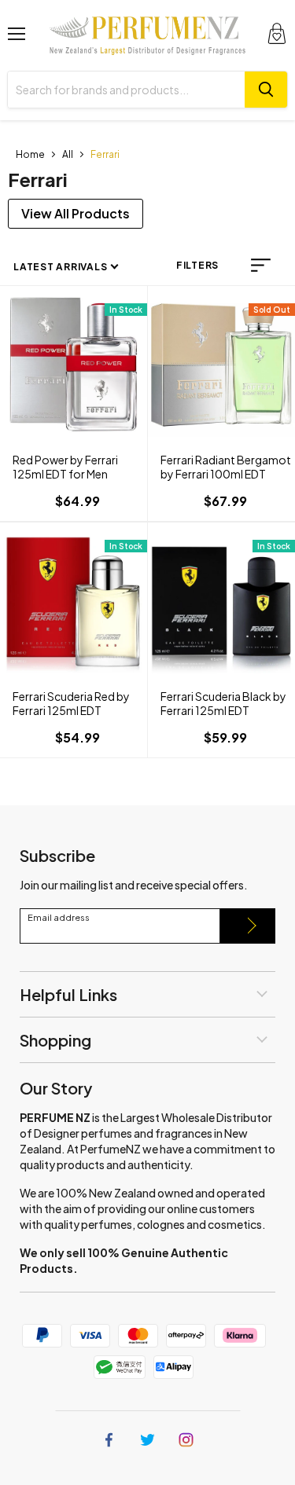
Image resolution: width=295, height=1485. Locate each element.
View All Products (75, 213)
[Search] (266, 90)
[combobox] (126, 90)
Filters (197, 265)
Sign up (247, 926)
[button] (261, 265)
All (67, 154)
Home (30, 154)
